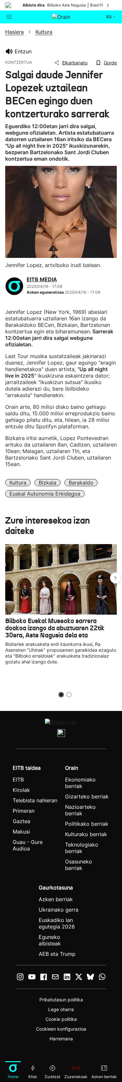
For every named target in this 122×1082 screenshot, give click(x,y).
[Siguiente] (108, 5)
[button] (115, 577)
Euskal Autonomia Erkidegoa (44, 493)
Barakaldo (81, 482)
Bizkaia (47, 482)
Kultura (17, 482)
